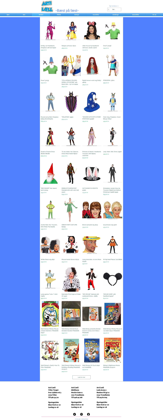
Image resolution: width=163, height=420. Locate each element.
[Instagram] (81, 414)
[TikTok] (74, 414)
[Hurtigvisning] (50, 30)
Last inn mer (81, 377)
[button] (114, 6)
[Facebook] (88, 414)
